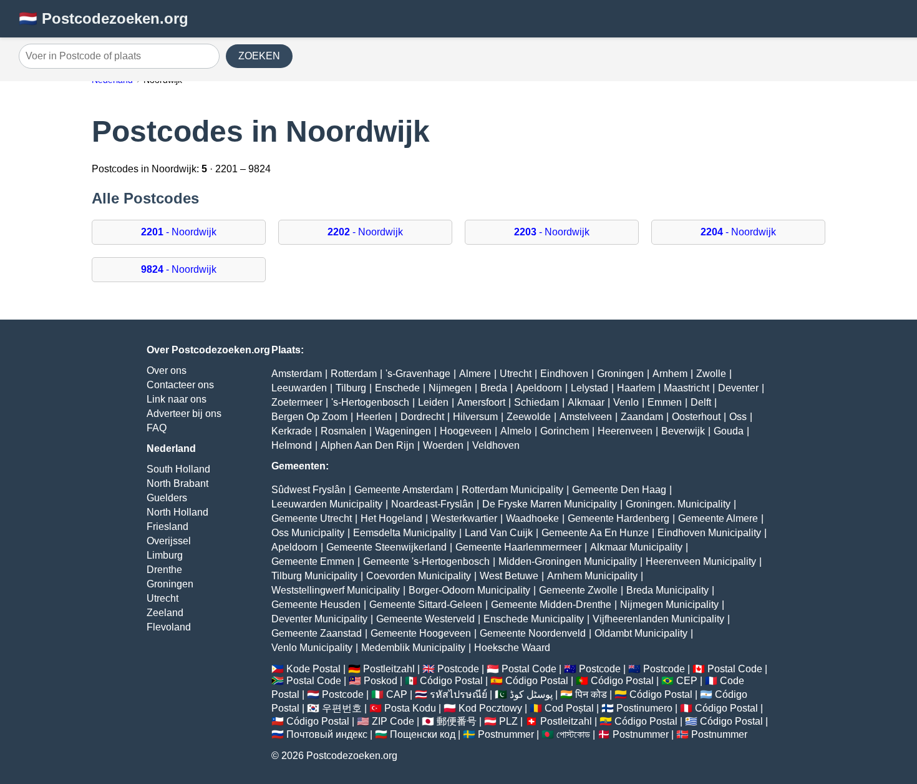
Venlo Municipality (311, 647)
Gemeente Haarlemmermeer (518, 547)
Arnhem (670, 373)
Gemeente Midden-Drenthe (551, 604)
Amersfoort (481, 402)
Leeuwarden (299, 388)
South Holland (178, 469)
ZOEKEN (259, 56)
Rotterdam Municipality (512, 489)
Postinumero (644, 708)
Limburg (165, 555)
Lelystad (589, 388)
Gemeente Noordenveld (533, 633)
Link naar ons (176, 399)
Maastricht (686, 388)
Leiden (433, 402)
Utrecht (162, 598)
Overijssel (169, 541)
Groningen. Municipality (678, 504)
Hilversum (475, 416)
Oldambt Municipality (640, 633)
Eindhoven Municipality (709, 532)
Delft (701, 402)
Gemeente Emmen (312, 561)
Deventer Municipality (319, 619)
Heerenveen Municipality (701, 561)
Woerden (443, 445)
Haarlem (636, 388)
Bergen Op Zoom (309, 416)
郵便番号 (457, 721)
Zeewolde (529, 416)
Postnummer (506, 734)
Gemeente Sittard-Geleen (425, 604)
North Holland (177, 512)
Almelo (515, 431)
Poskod (380, 680)
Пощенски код (422, 734)
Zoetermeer (297, 402)
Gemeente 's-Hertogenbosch (426, 561)
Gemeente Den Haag (619, 489)
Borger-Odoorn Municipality (469, 590)
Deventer (738, 388)
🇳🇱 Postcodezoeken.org (103, 18)
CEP (686, 680)
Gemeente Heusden (316, 604)
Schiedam (536, 402)
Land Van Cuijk (499, 532)
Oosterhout (696, 416)
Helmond (291, 445)
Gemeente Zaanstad (316, 633)
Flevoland (169, 627)
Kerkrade (291, 431)
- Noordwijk (178, 232)
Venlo (626, 402)
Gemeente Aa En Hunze (595, 532)
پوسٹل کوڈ (531, 694)
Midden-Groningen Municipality (567, 561)
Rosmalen (343, 431)
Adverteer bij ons (184, 413)
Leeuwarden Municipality (326, 504)
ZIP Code (393, 721)
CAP (396, 694)
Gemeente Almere (718, 518)
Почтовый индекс (326, 734)
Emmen (665, 402)
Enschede (397, 388)
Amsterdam (296, 373)
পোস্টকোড (573, 734)
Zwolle (711, 373)
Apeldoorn (539, 388)
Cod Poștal (569, 708)
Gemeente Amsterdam (403, 489)
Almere (475, 373)
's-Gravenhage (418, 373)
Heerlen (374, 416)
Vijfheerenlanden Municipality (658, 619)
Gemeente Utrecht (311, 518)
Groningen (170, 584)
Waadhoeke (532, 518)
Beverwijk (683, 431)
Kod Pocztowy (490, 708)
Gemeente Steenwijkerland (386, 547)
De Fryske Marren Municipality (549, 504)
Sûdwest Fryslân (308, 489)
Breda (493, 388)
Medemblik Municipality (413, 647)
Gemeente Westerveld (425, 619)
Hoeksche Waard (512, 647)
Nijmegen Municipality (669, 604)
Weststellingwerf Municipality (335, 590)
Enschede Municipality (533, 619)
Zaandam (642, 416)
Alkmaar (586, 402)
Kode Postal (313, 669)
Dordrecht (422, 416)
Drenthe (164, 569)
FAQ (157, 428)
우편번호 (342, 708)
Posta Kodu (410, 708)
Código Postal (451, 680)
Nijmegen (450, 388)
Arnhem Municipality (592, 576)
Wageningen (403, 431)
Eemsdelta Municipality (404, 532)
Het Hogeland (391, 518)
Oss (738, 416)
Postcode (458, 669)
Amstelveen (586, 416)
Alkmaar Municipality (636, 547)
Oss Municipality (307, 532)
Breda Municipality (667, 590)
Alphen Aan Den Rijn (367, 445)
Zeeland (165, 612)
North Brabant (177, 483)
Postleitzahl (389, 669)
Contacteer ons (180, 385)
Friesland (167, 526)
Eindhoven (564, 373)
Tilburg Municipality (314, 576)
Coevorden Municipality (418, 576)
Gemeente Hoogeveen (421, 633)
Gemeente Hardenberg (618, 518)
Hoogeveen (466, 431)
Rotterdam (354, 373)
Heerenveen (625, 431)
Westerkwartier (464, 518)
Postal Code (529, 669)
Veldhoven (496, 445)
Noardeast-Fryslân (432, 504)
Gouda (729, 431)
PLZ (508, 721)
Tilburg (351, 388)
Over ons (167, 370)
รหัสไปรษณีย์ (458, 694)
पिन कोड (591, 694)
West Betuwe (509, 576)
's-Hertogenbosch (370, 402)
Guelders (167, 497)
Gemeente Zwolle (578, 590)
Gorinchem (564, 431)
